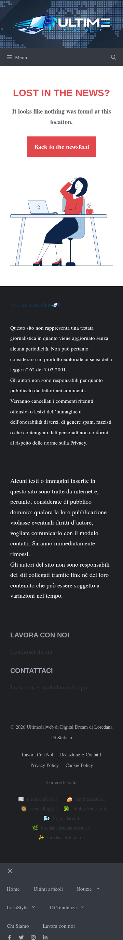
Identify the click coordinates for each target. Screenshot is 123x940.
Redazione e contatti (80, 754)
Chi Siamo (18, 925)
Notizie (84, 888)
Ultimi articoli (48, 888)
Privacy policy (44, 765)
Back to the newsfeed (61, 146)
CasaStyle (17, 907)
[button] (113, 57)
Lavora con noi (37, 754)
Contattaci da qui (31, 651)
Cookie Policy (79, 765)
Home (13, 888)
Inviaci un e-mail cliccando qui (48, 687)
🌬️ (61, 818)
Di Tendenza (63, 907)
